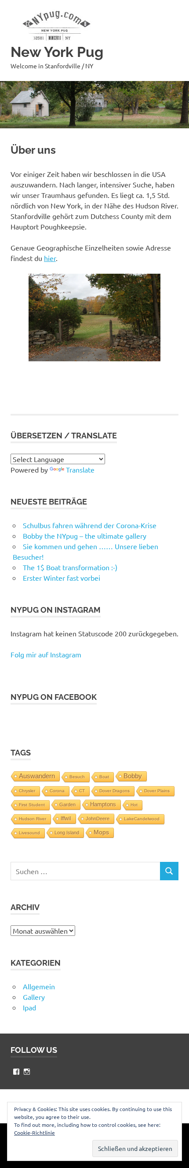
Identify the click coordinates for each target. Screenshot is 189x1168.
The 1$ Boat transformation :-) (70, 567)
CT (82, 790)
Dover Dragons (114, 790)
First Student (32, 804)
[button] (54, 25)
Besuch (77, 776)
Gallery (34, 996)
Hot (134, 804)
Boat (104, 776)
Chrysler (27, 790)
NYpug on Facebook (54, 697)
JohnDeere (97, 818)
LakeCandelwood (142, 818)
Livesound (29, 832)
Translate (80, 469)
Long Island (67, 832)
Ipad (29, 1007)
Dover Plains (157, 790)
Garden (67, 804)
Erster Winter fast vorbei (61, 577)
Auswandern (37, 776)
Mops (101, 832)
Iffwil (66, 818)
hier (50, 258)
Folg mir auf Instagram (46, 654)
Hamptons (103, 804)
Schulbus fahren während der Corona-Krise (89, 525)
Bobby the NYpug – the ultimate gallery (84, 535)
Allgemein (39, 986)
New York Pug (57, 52)
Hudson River (32, 818)
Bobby (133, 776)
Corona (57, 790)
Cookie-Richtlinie (34, 1132)
